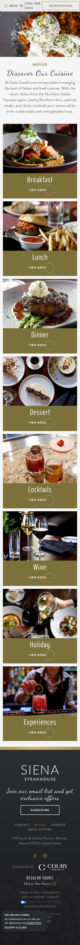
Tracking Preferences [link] (40, 906)
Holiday (40, 644)
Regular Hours (40, 878)
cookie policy (33, 923)
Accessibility (51, 892)
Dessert (40, 412)
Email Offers (40, 830)
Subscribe (35, 809)
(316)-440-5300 (31, 5)
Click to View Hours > (33, 883)
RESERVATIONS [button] (61, 6)
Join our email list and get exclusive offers (40, 794)
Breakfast (40, 179)
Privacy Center (33, 897)
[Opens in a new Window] (35, 856)
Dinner (40, 334)
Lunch (40, 257)
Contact (22, 825)
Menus (40, 64)
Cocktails (40, 489)
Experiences (40, 722)
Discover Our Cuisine (40, 73)
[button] (11, 5)
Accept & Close (16, 927)
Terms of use (29, 892)
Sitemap (52, 897)
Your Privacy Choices (42, 902)
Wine (40, 567)
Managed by (23, 867)
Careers (58, 825)
